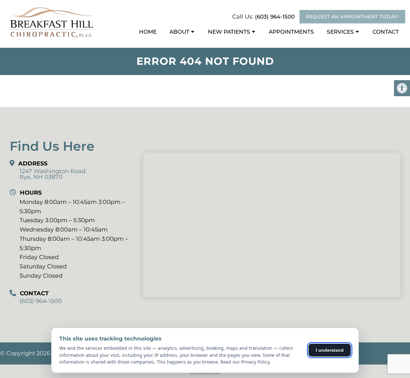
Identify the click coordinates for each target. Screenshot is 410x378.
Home (148, 32)
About (179, 32)
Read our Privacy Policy (244, 362)
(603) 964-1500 (275, 16)
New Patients (229, 32)
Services (340, 32)
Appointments (291, 32)
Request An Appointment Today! (352, 17)
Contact (386, 32)
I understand (330, 350)
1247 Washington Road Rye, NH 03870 (53, 174)
